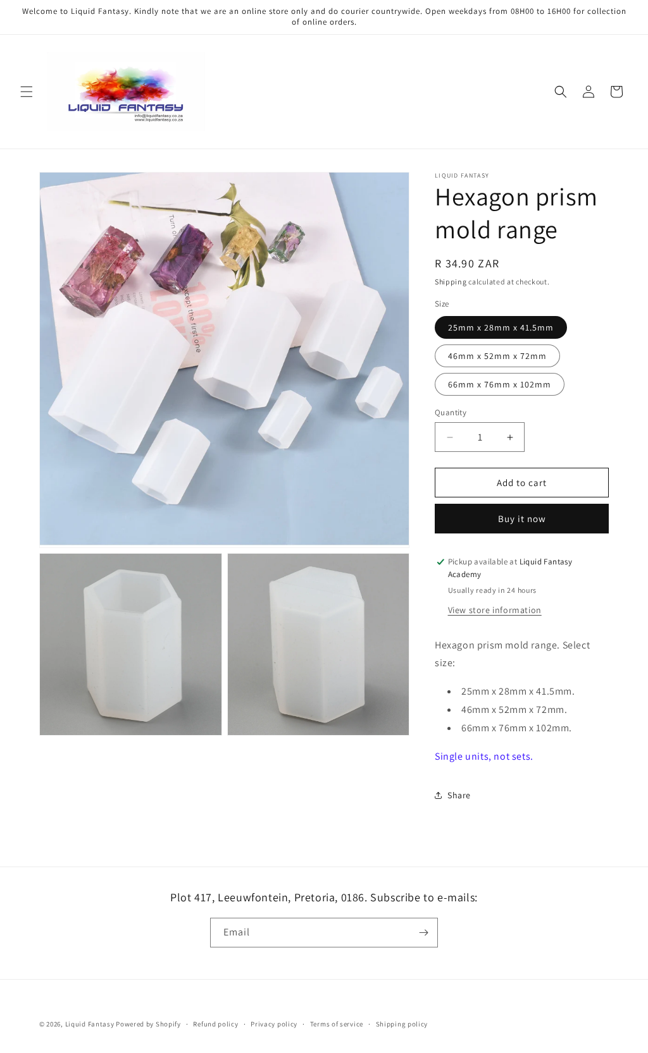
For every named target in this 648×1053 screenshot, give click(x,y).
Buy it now (522, 519)
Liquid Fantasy (90, 1024)
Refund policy (215, 1024)
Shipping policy (402, 1024)
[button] (26, 92)
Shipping (451, 281)
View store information (495, 610)
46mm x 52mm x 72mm (497, 356)
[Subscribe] (423, 932)
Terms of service (336, 1024)
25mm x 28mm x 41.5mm (501, 327)
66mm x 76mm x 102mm (499, 384)
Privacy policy (274, 1024)
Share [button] (459, 795)
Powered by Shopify (148, 1024)
